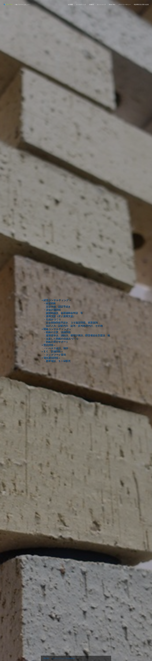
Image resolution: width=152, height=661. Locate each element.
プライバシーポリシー (124, 4)
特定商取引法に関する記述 (141, 4)
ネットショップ (101, 4)
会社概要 (70, 4)
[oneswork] (8, 4)
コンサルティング (81, 4)
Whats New (112, 4)
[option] (76, 330)
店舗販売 (91, 4)
